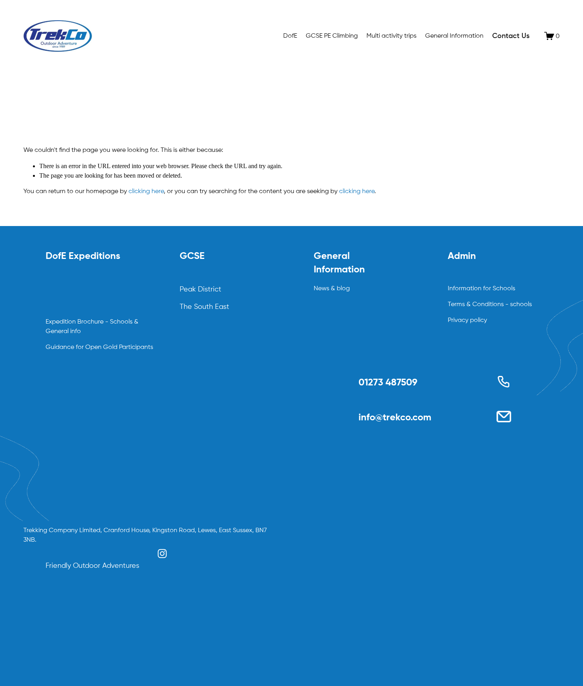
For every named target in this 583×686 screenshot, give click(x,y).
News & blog (332, 289)
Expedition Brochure (75, 322)
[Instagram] (162, 553)
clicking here (146, 191)
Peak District (200, 289)
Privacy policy (467, 320)
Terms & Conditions (476, 304)
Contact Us (510, 36)
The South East (204, 306)
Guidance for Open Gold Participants (99, 347)
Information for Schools (481, 289)
